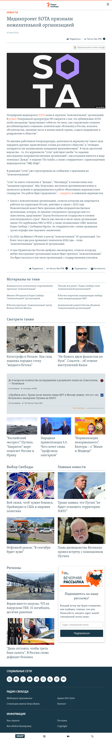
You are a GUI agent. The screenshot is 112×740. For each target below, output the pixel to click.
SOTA (41, 115)
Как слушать (13, 721)
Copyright (62, 726)
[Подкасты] (57, 679)
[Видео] (68, 736)
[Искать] (92, 736)
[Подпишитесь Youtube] (30, 679)
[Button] (73, 39)
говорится (66, 193)
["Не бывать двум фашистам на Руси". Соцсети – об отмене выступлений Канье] (81, 339)
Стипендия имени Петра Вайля (23, 704)
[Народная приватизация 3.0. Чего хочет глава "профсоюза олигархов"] (56, 426)
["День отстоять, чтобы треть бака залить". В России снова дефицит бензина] (30, 631)
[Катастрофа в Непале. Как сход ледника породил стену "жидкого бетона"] (30, 339)
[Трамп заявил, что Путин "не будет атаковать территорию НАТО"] (81, 485)
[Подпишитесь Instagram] (43, 679)
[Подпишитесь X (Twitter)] (23, 679)
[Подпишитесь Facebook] (16, 679)
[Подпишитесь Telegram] (36, 679)
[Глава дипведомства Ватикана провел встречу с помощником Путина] (81, 530)
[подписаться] (63, 679)
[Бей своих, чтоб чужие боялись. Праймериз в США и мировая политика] (30, 485)
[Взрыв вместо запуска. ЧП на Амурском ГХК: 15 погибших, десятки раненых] (30, 586)
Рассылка (62, 721)
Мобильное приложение (19, 698)
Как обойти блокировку (19, 726)
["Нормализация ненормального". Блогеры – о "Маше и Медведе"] (90, 426)
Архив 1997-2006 (66, 698)
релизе (13, 119)
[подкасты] (44, 736)
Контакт (61, 704)
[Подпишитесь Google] (9, 679)
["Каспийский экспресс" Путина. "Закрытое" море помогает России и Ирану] (22, 426)
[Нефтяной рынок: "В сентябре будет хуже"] (30, 530)
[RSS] (50, 679)
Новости (12, 12)
